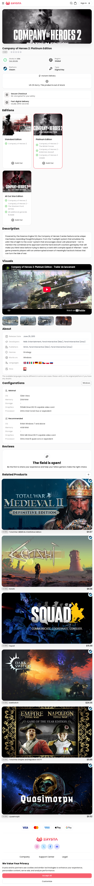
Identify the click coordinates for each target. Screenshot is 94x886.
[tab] (86, 383)
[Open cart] (75, 3)
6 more (11, 214)
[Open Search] (71, 3)
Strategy (27, 352)
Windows (27, 357)
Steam (12, 69)
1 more (42, 158)
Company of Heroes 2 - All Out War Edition (16, 173)
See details (13, 61)
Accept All (47, 875)
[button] (10, 320)
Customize (47, 881)
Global (58, 61)
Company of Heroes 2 (12, 115)
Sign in (84, 3)
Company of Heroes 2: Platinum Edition (48, 116)
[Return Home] (13, 3)
